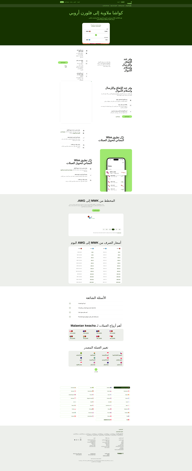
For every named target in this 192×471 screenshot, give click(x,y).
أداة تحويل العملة (92, 440)
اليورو (81, 359)
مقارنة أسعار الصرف (92, 446)
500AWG (92, 271)
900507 (99, 461)
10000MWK (118, 282)
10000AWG (92, 282)
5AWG (92, 254)
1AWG (92, 252)
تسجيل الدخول (63, 62)
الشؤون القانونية (107, 453)
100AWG (92, 265)
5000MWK (118, 279)
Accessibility (122, 448)
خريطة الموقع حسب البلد (92, 454)
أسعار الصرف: (121, 429)
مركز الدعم (122, 447)
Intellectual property (106, 455)
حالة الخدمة (122, 444)
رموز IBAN (93, 444)
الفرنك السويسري (105, 359)
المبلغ (107, 28)
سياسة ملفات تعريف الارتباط (77, 453)
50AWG (92, 263)
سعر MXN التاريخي (100, 433)
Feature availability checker (119, 449)
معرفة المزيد (66, 66)
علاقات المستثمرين (121, 445)
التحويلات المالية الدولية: (119, 431)
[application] (78, 223)
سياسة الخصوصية (93, 453)
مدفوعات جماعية (106, 447)
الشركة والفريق (121, 439)
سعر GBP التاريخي (106, 433)
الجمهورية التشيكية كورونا (117, 355)
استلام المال (107, 444)
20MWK (118, 260)
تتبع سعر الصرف (96, 210)
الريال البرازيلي (79, 355)
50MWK (118, 263)
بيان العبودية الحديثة (79, 454)
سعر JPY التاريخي (88, 433)
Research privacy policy (91, 439)
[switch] (96, 35)
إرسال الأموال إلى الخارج (105, 439)
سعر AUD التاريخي (113, 433)
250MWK (118, 268)
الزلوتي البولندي (119, 359)
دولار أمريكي (92, 364)
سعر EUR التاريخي (94, 433)
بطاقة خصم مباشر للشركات (105, 446)
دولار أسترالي (106, 364)
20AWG (92, 260)
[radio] (119, 229)
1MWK (119, 252)
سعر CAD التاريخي (82, 433)
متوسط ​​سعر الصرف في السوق (66, 169)
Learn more (119, 232)
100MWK (118, 265)
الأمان (123, 440)
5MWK (119, 254)
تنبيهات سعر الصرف (92, 445)
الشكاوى (108, 454)
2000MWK (118, 276)
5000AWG (92, 279)
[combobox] (87, 31)
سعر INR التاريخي (76, 433)
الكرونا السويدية (92, 359)
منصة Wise (107, 445)
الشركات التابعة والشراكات (120, 446)
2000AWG (92, 276)
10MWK (119, 257)
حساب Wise (107, 440)
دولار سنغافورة (79, 364)
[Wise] (129, 2)
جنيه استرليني (119, 364)
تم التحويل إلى (106, 37)
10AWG (92, 257)
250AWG (92, 268)
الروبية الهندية (92, 355)
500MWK (118, 271)
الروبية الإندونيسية (105, 355)
